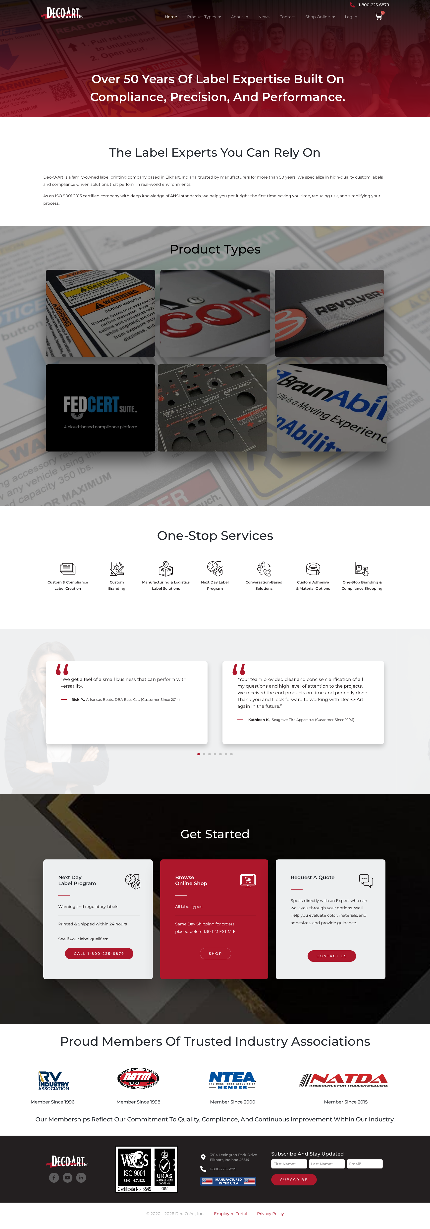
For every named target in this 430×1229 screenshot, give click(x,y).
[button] (44, 710)
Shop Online (317, 16)
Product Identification (321, 442)
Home (171, 16)
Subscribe (294, 1179)
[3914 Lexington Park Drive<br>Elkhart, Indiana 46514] (203, 1157)
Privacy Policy (270, 1213)
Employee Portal (230, 1213)
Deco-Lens (187, 343)
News (263, 16)
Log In (351, 16)
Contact (287, 16)
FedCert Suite (77, 442)
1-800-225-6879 (223, 1169)
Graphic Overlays (194, 442)
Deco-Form (303, 348)
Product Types (201, 16)
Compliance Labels (85, 348)
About (237, 16)
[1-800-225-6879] (203, 1169)
